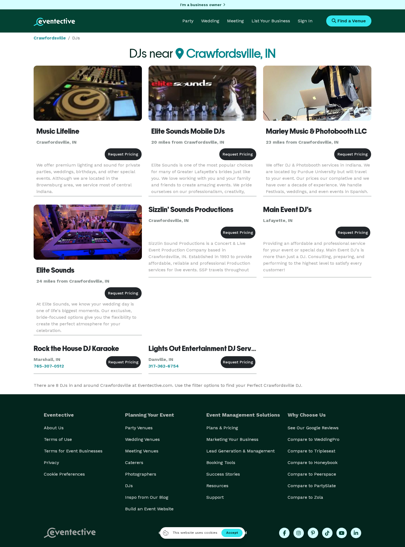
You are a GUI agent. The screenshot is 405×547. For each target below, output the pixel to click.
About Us (54, 427)
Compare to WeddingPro (313, 439)
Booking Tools (220, 462)
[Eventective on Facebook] (284, 533)
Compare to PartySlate (312, 485)
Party (187, 20)
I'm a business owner (201, 4)
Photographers (140, 474)
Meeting (235, 20)
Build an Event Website (149, 508)
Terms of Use (58, 439)
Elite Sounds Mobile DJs (188, 131)
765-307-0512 (49, 366)
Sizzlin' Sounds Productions (190, 209)
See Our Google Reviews (313, 427)
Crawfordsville (50, 38)
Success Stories (223, 474)
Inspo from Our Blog (146, 497)
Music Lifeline (57, 131)
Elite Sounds (55, 270)
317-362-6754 (163, 366)
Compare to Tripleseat (311, 451)
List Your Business (271, 20)
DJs (129, 485)
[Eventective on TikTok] (327, 533)
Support (215, 497)
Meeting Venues (141, 451)
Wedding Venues (142, 439)
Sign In (305, 20)
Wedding (210, 20)
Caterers (134, 462)
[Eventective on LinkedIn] (356, 533)
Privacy (51, 462)
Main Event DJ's (287, 209)
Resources (217, 485)
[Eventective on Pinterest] (313, 533)
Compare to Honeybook (312, 462)
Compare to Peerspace (312, 474)
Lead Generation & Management (240, 451)
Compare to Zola (305, 497)
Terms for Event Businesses (73, 451)
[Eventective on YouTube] (341, 533)
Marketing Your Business (232, 439)
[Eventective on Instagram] (298, 533)
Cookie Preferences (64, 474)
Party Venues (139, 427)
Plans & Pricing (222, 427)
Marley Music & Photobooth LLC (316, 131)
